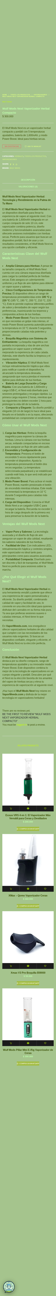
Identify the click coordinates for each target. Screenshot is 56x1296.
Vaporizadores (40, 95)
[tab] (28, 180)
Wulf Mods (7, 102)
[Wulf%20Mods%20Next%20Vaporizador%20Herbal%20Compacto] (11, 164)
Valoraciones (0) (28, 186)
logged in (22, 724)
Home (4, 95)
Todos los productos (20, 95)
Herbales (19, 156)
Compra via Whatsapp (29, 829)
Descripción (28, 180)
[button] (10, 808)
